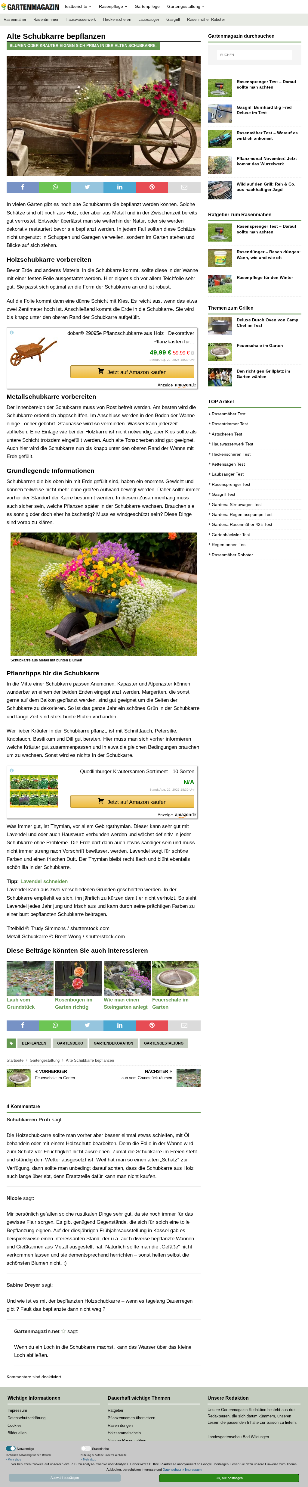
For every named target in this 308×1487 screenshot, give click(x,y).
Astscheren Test (227, 434)
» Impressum (192, 1469)
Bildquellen (17, 1433)
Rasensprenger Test (231, 484)
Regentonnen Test (229, 544)
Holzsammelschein (124, 1433)
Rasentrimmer (45, 19)
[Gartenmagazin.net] (30, 7)
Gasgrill (173, 19)
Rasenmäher (15, 19)
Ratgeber (115, 1410)
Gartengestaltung (183, 6)
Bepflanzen (34, 1043)
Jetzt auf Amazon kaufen (137, 372)
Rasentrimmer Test (230, 423)
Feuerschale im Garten (260, 345)
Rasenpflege (111, 6)
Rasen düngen (120, 1425)
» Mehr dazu (13, 1459)
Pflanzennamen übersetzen (131, 1418)
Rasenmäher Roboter (206, 19)
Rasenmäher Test (228, 413)
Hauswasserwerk (81, 19)
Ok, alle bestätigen (229, 1478)
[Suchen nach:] (255, 55)
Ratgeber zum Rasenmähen (240, 214)
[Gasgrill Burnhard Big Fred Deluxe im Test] (220, 114)
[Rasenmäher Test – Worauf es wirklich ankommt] (220, 139)
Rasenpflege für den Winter (265, 277)
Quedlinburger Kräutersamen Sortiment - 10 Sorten (137, 771)
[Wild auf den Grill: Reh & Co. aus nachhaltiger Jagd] (220, 190)
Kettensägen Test (228, 464)
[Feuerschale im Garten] (220, 352)
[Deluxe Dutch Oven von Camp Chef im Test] (220, 326)
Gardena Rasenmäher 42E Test (242, 524)
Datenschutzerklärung (26, 1418)
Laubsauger (148, 19)
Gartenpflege (147, 6)
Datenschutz (172, 1469)
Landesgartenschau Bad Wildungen (238, 1437)
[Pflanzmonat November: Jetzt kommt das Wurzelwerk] (220, 165)
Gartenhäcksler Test (231, 534)
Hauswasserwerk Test (232, 444)
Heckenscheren (117, 19)
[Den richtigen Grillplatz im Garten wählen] (220, 377)
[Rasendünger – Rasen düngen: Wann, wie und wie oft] (220, 258)
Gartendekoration (113, 1043)
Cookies (15, 1425)
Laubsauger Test (228, 474)
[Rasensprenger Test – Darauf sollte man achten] (220, 88)
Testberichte (75, 6)
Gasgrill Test (223, 494)
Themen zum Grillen (231, 308)
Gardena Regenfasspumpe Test (242, 514)
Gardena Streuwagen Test (237, 504)
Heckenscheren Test (231, 454)
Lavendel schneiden (44, 881)
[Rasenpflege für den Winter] (220, 284)
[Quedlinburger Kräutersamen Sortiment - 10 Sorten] (34, 791)
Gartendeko (70, 1043)
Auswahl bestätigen (65, 1477)
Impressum (17, 1410)
